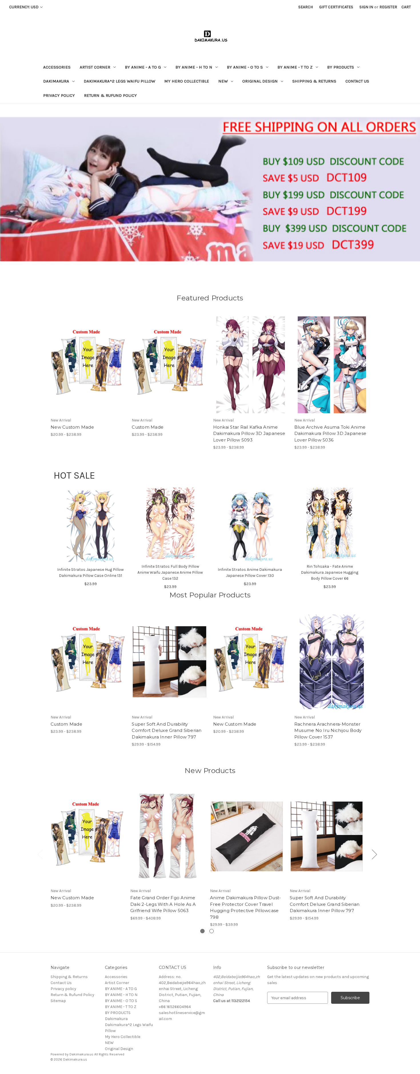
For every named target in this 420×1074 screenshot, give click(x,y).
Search (305, 7)
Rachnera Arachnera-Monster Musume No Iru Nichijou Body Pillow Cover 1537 (328, 730)
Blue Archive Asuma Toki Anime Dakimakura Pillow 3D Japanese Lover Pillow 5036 (330, 433)
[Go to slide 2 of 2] (211, 931)
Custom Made (147, 427)
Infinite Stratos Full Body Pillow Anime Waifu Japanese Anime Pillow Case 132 (170, 572)
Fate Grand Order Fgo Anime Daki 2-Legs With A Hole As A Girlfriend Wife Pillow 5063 (163, 904)
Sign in (366, 7)
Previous (40, 854)
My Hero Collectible (186, 81)
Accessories (57, 67)
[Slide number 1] (210, 189)
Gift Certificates (336, 7)
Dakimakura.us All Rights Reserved (96, 1054)
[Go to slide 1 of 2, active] (202, 931)
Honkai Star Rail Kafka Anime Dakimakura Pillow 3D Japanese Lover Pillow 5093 (249, 433)
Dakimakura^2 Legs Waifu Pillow (119, 81)
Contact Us (357, 81)
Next (374, 854)
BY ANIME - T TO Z (295, 67)
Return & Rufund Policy (110, 95)
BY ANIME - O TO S (245, 67)
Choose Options (88, 370)
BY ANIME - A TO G (143, 67)
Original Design (260, 81)
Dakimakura (56, 81)
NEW (223, 81)
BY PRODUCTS (340, 67)
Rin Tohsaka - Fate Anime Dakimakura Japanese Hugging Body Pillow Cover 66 (329, 572)
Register (388, 7)
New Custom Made (72, 427)
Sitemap (58, 1000)
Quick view (83, 360)
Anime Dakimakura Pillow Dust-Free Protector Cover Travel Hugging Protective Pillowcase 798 (245, 907)
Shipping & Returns (314, 81)
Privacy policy (59, 95)
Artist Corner (95, 67)
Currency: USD (24, 7)
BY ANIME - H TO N (193, 67)
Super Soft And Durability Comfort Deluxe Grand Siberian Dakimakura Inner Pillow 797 (166, 730)
